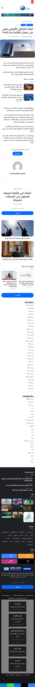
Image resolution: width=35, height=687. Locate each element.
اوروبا (32, 429)
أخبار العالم (31, 402)
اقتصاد (23, 25)
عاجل (11, 541)
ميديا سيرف (30, 544)
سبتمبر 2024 (30, 373)
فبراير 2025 (30, 358)
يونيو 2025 (31, 347)
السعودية (16, 535)
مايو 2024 (31, 385)
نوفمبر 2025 (30, 332)
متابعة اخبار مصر (17, 669)
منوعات (32, 461)
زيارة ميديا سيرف (17, 609)
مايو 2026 (31, 314)
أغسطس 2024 (30, 376)
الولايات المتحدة (15, 538)
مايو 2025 (31, 350)
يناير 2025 (31, 361)
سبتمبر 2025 (30, 338)
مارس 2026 (30, 320)
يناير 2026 (31, 326)
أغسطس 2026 (30, 305)
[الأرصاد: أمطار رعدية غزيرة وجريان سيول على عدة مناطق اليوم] (6, 502)
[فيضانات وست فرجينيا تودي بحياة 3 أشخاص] (28, 508)
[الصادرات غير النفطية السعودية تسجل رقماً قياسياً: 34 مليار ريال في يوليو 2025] (17, 508)
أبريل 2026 (31, 317)
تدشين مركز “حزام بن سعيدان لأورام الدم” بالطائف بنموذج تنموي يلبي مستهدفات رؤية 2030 (13, 87)
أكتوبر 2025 (30, 335)
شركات (32, 446)
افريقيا (32, 411)
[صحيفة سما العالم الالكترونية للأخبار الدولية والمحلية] (25, 7)
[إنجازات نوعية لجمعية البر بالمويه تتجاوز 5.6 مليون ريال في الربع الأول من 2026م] (28, 517)
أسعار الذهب (30, 532)
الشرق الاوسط (30, 423)
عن (23, 675)
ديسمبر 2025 (30, 329)
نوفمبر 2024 (30, 367)
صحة (32, 449)
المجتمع (32, 426)
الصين (9, 535)
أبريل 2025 (31, 353)
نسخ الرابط (17, 153)
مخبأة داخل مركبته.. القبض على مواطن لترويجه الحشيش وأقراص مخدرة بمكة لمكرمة (9, 284)
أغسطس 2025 (30, 341)
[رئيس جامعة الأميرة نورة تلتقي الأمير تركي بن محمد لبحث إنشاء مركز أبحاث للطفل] (6, 508)
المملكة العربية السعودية (27, 538)
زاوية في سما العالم (29, 441)
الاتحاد (31, 535)
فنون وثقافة (31, 452)
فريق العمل (18, 675)
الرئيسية (30, 21)
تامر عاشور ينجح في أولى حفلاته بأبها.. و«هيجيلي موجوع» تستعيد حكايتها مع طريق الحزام (12, 97)
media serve (11, 598)
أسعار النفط (21, 532)
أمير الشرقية (14, 532)
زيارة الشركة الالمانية (17, 624)
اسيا (33, 408)
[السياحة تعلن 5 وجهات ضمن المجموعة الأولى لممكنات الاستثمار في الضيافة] (26, 275)
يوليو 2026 (31, 308)
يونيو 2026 (31, 311)
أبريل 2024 (31, 388)
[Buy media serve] (17, 15)
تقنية (32, 432)
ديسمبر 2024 (30, 364)
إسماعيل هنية (5, 532)
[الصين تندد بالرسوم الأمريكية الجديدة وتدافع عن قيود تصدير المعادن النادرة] (17, 502)
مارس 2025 (30, 356)
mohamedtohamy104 (26, 36)
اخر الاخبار (24, 21)
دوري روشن (30, 541)
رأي (33, 435)
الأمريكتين (31, 417)
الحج (26, 535)
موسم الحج (4, 541)
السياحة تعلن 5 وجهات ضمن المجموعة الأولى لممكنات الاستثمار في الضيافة (26, 283)
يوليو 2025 (31, 344)
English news (30, 399)
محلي (32, 458)
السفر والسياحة (30, 420)
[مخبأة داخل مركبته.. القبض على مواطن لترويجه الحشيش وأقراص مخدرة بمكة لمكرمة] (9, 275)
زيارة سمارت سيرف (17, 654)
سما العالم (17, 541)
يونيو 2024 (31, 382)
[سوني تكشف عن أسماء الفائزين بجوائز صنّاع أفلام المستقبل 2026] (17, 515)
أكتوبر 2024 (30, 370)
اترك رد (17, 295)
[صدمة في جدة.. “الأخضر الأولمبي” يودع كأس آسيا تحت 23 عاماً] (28, 502)
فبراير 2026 (30, 323)
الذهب (21, 535)
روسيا (23, 541)
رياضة (32, 438)
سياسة (32, 443)
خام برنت (8, 538)
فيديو (32, 455)
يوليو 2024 (31, 379)
